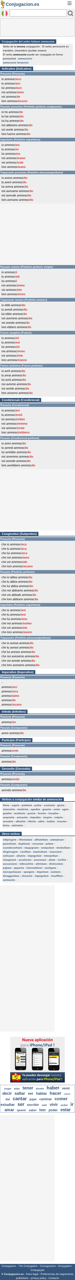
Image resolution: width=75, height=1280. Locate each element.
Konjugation (65, 1265)
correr (67, 1094)
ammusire (9, 879)
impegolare (35, 855)
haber (53, 1088)
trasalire (53, 813)
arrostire (8, 821)
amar (9, 1110)
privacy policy (38, 1278)
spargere (28, 871)
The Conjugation (28, 1265)
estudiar (8, 1105)
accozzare (40, 859)
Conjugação (37, 1269)
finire (6, 805)
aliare (52, 859)
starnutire (9, 809)
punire (31, 813)
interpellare (51, 855)
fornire (42, 813)
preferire (27, 805)
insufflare (57, 875)
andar (64, 1105)
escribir (33, 1105)
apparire (19, 867)
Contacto (54, 1278)
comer (61, 1098)
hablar (41, 1093)
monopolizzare (12, 871)
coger (7, 1088)
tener (28, 1087)
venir (66, 1088)
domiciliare (63, 847)
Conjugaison (9, 1265)
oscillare (25, 851)
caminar (45, 1099)
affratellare (41, 839)
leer (42, 1110)
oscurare (37, 843)
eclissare (8, 855)
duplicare (24, 843)
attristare (41, 863)
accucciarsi (10, 863)
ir (72, 1104)
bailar (17, 1088)
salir (44, 1105)
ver (30, 1093)
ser (20, 1104)
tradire (51, 821)
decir (7, 1093)
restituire (19, 813)
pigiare (7, 867)
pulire (38, 805)
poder (53, 1110)
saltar (20, 1093)
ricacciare (56, 851)
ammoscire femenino (16, 62)
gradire (7, 813)
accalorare (25, 859)
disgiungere (10, 851)
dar (7, 1099)
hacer (55, 1093)
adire (41, 821)
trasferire (22, 809)
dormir (40, 1088)
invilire (62, 859)
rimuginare (9, 859)
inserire (61, 821)
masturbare (40, 851)
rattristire (17, 825)
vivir (54, 1104)
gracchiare (9, 843)
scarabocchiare (12, 847)
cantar (20, 1098)
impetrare (42, 871)
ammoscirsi (25, 58)
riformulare (25, 839)
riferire (32, 821)
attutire (20, 855)
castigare (50, 867)
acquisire (8, 817)
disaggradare (11, 875)
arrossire (22, 817)
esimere (55, 871)
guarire (46, 809)
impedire (35, 817)
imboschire (26, 863)
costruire (49, 805)
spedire (35, 809)
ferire (6, 825)
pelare (49, 843)
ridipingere (9, 839)
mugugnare (31, 847)
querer (21, 1110)
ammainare (57, 839)
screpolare (47, 847)
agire (65, 809)
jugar (33, 1099)
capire (15, 805)
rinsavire (27, 875)
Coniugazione (48, 1265)
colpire (58, 817)
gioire (60, 805)
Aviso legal (32, 1274)
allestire (20, 821)
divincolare (56, 863)
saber (33, 1110)
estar (65, 1109)
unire (57, 809)
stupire (47, 817)
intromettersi (34, 867)
